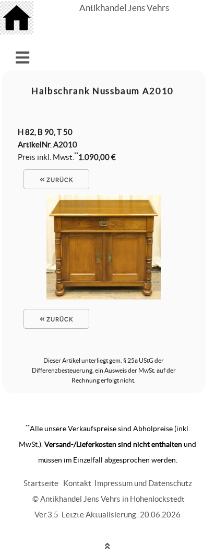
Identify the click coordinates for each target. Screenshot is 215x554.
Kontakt (77, 483)
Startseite (40, 483)
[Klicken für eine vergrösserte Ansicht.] (103, 296)
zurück (59, 180)
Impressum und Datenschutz (143, 483)
